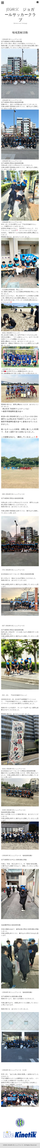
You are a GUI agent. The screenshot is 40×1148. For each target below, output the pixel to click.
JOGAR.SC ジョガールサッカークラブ (20, 14)
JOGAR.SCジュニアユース (15, 1145)
